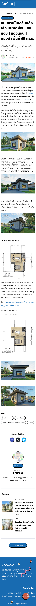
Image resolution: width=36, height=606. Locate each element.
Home (3, 14)
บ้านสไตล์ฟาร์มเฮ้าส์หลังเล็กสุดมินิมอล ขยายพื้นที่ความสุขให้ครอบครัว (24, 526)
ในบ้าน (31, 94)
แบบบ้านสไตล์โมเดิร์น (17, 422)
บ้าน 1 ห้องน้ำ (20, 418)
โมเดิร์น (30, 422)
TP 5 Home (25, 100)
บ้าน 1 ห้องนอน (7, 418)
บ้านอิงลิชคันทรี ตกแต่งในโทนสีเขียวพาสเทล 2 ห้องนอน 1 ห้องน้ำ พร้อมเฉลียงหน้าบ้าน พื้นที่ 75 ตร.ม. (24, 508)
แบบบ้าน (5, 422)
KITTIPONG (10, 55)
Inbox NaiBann (29, 593)
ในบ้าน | (8, 4)
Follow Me (18, 466)
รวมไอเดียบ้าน (12, 14)
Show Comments (18, 545)
